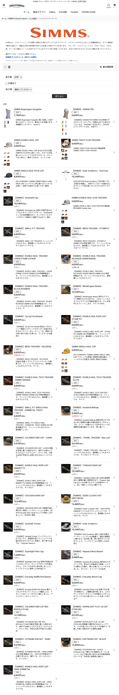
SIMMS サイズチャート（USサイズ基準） (21, 57)
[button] (4, 6)
